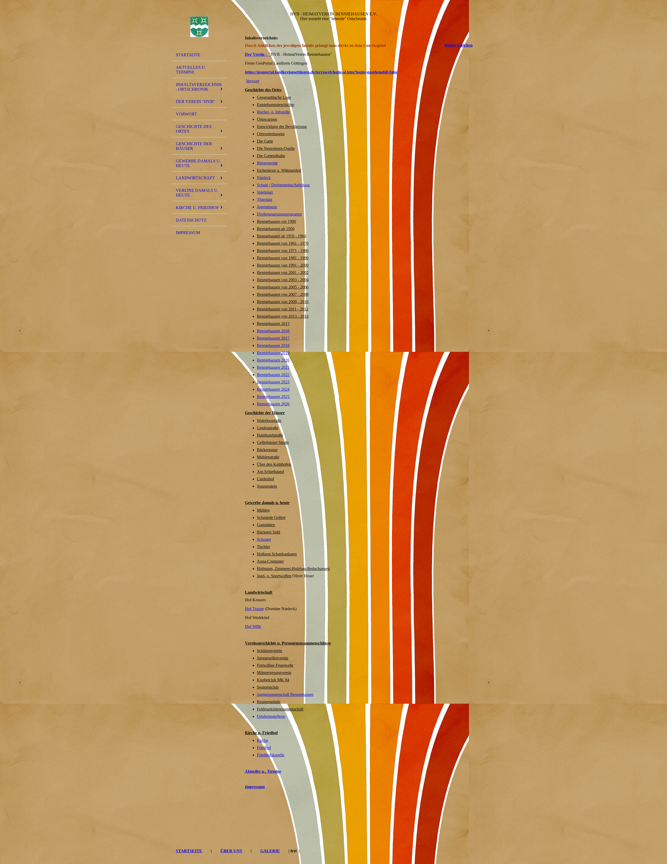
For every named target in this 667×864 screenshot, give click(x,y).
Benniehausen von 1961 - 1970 (282, 243)
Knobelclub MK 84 (273, 680)
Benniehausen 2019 (273, 353)
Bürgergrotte (267, 163)
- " (258, 54)
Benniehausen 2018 (273, 345)
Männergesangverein (274, 672)
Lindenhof (265, 479)
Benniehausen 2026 (273, 404)
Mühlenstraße (268, 457)
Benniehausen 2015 (273, 323)
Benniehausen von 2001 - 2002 (282, 272)
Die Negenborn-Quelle (276, 148)
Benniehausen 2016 (273, 331)
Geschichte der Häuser (194, 146)
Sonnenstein (267, 486)
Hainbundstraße (270, 435)
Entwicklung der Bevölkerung (282, 126)
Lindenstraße (267, 428)
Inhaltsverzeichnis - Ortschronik (199, 86)
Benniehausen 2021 (273, 367)
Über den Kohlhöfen (274, 464)
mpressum (255, 787)
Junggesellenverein (272, 658)
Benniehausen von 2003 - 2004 (282, 280)
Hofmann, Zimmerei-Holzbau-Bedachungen (293, 568)
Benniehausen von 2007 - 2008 (282, 294)
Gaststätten (266, 525)
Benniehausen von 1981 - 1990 (282, 258)
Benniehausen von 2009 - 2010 (282, 301)
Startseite (188, 55)
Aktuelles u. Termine (191, 69)
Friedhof (264, 747)
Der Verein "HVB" (195, 101)
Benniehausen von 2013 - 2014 (282, 316)
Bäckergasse (267, 450)
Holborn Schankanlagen (277, 554)
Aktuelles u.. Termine (263, 771)
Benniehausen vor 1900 (276, 221)
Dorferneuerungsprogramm (279, 214)
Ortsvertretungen (271, 134)
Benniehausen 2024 (273, 389)
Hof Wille (253, 626)
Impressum (188, 232)
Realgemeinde (268, 702)
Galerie (270, 851)
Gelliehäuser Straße (273, 442)
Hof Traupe (254, 608)
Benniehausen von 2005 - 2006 (282, 287)
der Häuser (274, 412)
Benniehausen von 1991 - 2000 (282, 265)
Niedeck (264, 177)
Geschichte (254, 412)
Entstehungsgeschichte (275, 104)
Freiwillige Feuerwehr (275, 665)
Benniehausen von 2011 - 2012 (282, 309)
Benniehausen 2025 (273, 396)
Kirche (262, 740)
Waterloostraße (269, 420)
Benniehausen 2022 (273, 374)
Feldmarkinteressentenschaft (280, 709)
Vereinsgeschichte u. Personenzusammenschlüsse (288, 643)
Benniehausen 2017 (273, 338)
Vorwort (186, 114)
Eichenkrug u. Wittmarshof (279, 170)
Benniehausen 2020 (273, 360)
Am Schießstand (270, 471)
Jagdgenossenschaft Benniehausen (285, 694)
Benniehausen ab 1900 (275, 228)
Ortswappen (267, 119)
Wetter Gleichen (458, 45)
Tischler (263, 546)
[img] (199, 27)
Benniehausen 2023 (273, 382)
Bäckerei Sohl (268, 532)
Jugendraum (267, 207)
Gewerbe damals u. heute (198, 163)
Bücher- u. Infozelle (273, 112)
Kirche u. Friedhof (197, 207)
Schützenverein (269, 650)
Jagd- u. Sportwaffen (274, 576)
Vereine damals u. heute (197, 192)
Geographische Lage (274, 97)
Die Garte (265, 141)
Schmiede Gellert (271, 517)
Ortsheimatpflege (271, 716)
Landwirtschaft (195, 178)
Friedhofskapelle (270, 755)
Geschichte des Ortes (194, 128)
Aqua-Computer (270, 561)
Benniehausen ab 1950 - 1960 (281, 236)
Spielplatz (265, 192)
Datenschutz (191, 220)
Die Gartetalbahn (271, 156)
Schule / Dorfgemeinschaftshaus (283, 185)
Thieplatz (264, 199)
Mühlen (263, 510)
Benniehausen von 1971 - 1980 (282, 250)
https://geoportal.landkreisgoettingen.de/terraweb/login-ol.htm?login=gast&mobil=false (321, 72)
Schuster (264, 539)
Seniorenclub (268, 687)
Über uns (231, 851)
